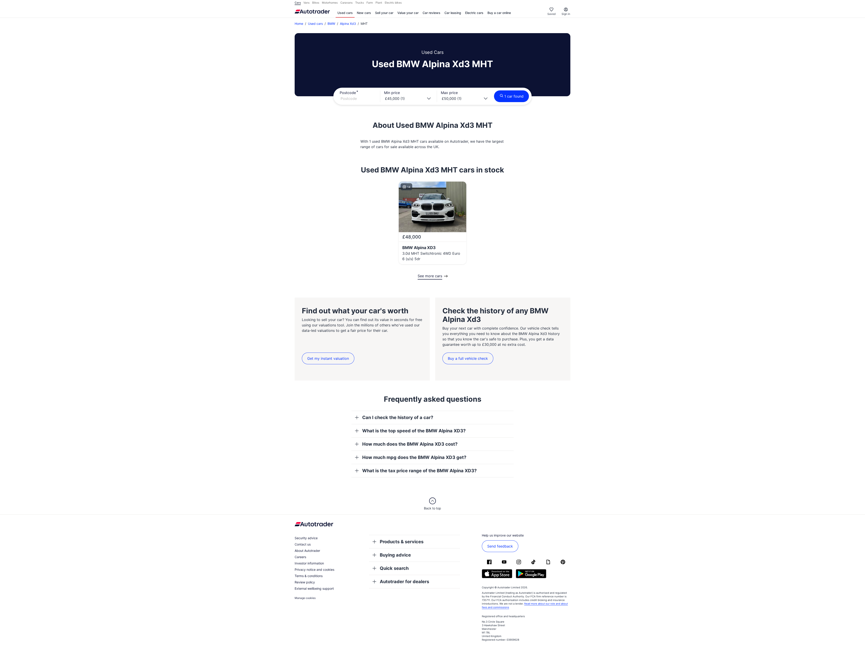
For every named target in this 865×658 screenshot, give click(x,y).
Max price (449, 92)
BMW (331, 23)
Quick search (394, 568)
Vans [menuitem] (306, 2)
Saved (551, 14)
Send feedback (500, 546)
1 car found (514, 96)
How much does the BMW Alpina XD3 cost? (410, 444)
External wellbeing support (314, 588)
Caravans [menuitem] (346, 2)
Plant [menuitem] (379, 2)
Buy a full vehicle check (468, 358)
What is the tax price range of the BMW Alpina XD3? (419, 470)
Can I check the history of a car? (397, 417)
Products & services (401, 541)
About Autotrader (307, 551)
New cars (364, 13)
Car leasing (452, 13)
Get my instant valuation (328, 358)
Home (299, 23)
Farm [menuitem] (369, 2)
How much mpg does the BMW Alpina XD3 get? (414, 457)
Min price (392, 92)
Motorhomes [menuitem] (330, 2)
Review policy (305, 582)
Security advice (306, 538)
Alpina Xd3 (348, 23)
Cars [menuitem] (298, 2)
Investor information (309, 563)
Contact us (303, 544)
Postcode (348, 92)
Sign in (566, 14)
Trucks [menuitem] (359, 2)
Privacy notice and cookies (314, 569)
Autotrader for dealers (404, 581)
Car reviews (431, 13)
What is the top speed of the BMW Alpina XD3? (414, 430)
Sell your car (384, 13)
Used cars (345, 13)
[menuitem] (345, 13)
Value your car (408, 13)
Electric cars (474, 13)
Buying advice (395, 555)
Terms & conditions (309, 576)
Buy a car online (499, 13)
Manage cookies (305, 598)
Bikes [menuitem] (315, 2)
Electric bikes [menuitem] (393, 2)
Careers (300, 557)
